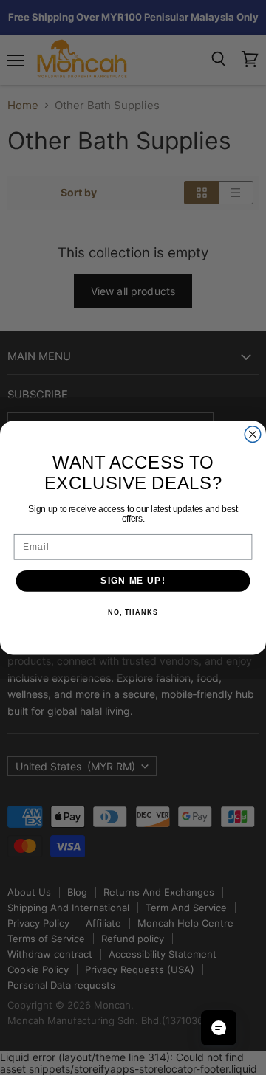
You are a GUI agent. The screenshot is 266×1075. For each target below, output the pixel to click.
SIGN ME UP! (132, 579)
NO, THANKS (133, 612)
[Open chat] (218, 1027)
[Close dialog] (253, 434)
